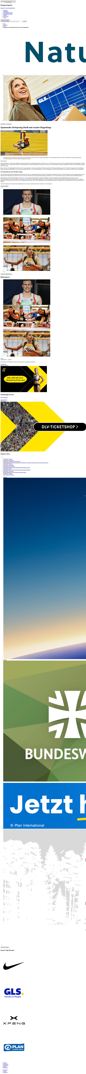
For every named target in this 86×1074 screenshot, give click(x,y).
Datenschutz (5, 1065)
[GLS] (14, 1006)
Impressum (5, 1064)
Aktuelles (5, 10)
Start (4, 23)
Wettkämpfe (5, 11)
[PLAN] (14, 1060)
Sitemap (5, 1066)
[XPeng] (14, 1033)
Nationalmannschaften (8, 12)
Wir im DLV (6, 16)
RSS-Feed (5, 1067)
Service (4, 17)
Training (5, 15)
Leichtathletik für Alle (7, 14)
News (4, 26)
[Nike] (14, 979)
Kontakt (5, 1062)
